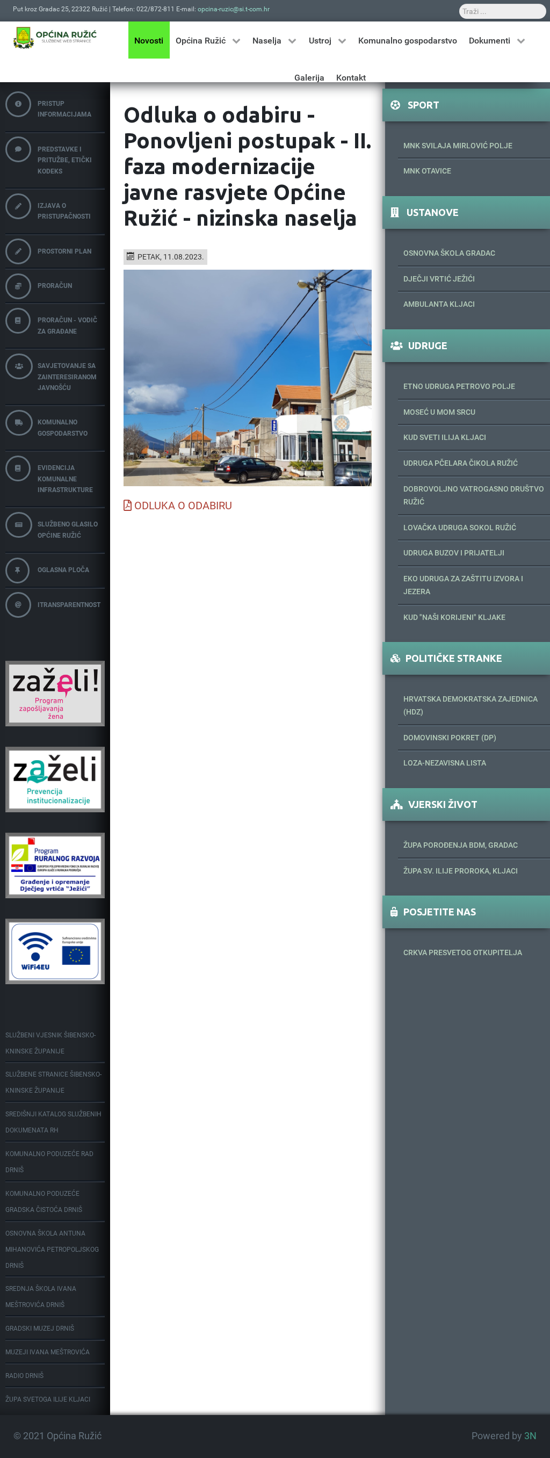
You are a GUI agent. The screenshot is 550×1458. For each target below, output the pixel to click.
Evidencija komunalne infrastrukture (65, 479)
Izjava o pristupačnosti (64, 211)
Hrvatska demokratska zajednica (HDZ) (470, 705)
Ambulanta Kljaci (439, 304)
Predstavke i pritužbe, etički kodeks (65, 160)
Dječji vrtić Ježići (439, 279)
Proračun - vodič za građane (67, 325)
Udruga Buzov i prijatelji (453, 552)
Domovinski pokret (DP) (449, 737)
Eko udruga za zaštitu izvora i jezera (463, 585)
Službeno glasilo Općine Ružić (68, 530)
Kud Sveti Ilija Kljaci (444, 437)
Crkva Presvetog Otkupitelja (462, 952)
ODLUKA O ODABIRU (183, 505)
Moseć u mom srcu (439, 412)
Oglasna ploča (63, 570)
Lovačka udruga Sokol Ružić (459, 527)
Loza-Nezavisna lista (444, 763)
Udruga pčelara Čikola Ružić (460, 463)
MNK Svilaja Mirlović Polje (457, 145)
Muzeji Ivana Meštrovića (47, 1352)
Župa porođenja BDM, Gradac (460, 845)
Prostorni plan (64, 251)
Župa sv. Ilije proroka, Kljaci (460, 871)
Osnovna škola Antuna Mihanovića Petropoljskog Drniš (52, 1249)
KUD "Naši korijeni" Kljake (454, 617)
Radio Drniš (24, 1376)
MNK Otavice (427, 171)
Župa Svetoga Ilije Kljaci (47, 1399)
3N (530, 1436)
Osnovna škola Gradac (449, 253)
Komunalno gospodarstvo (63, 427)
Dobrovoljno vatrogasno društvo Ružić (473, 495)
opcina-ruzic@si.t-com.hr (234, 9)
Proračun (55, 286)
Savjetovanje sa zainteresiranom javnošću (67, 377)
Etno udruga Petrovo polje (459, 386)
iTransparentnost (69, 605)
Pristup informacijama (64, 109)
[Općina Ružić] (55, 37)
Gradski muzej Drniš (39, 1328)
